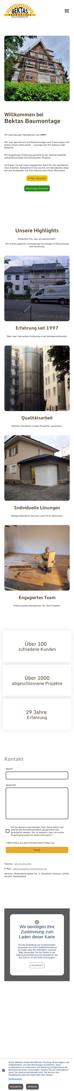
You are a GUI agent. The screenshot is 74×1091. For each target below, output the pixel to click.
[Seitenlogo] (20, 11)
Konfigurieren (15, 1079)
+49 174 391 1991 (22, 864)
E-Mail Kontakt (37, 178)
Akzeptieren (37, 965)
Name (9, 768)
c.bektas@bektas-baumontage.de (29, 868)
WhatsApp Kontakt (37, 188)
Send (37, 850)
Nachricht (11, 785)
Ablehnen (32, 1086)
